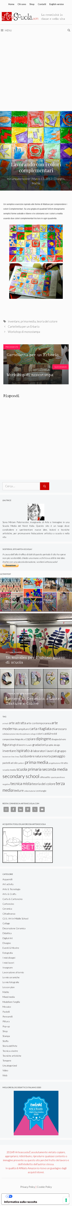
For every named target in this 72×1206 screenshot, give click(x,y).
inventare (14, 321)
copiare (30, 739)
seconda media (54, 769)
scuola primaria (29, 769)
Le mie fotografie (11, 982)
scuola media (9, 769)
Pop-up (6, 1026)
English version (56, 4)
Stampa (6, 1036)
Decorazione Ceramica (14, 928)
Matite (36, 183)
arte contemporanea (38, 723)
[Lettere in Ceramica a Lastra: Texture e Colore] (36, 707)
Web (5, 1075)
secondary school (21, 776)
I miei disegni (9, 957)
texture (18, 790)
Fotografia (8, 952)
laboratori (39, 751)
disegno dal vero (59, 739)
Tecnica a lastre (10, 1050)
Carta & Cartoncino (13, 899)
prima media (28, 321)
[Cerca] (44, 486)
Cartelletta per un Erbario (24, 326)
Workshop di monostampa (24, 331)
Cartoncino (8, 903)
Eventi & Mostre (11, 947)
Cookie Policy (44, 1186)
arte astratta (17, 723)
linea (17, 756)
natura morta (43, 756)
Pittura (6, 1021)
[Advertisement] (36, 73)
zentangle (41, 790)
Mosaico (7, 1006)
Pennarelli (8, 1016)
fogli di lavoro (18, 744)
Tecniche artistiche (12, 1055)
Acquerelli (7, 879)
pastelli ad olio (10, 762)
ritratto (64, 762)
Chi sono (22, 4)
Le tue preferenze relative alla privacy (38, 1196)
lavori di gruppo (56, 751)
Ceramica (7, 908)
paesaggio (58, 756)
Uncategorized (10, 1065)
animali (5, 723)
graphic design (53, 745)
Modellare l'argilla (11, 1001)
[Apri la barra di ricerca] (69, 30)
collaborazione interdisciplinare (16, 734)
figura (7, 744)
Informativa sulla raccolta (20, 1201)
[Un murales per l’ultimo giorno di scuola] (36, 666)
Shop (31, 4)
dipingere (43, 738)
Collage (6, 923)
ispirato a (24, 750)
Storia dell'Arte (10, 1045)
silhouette (45, 777)
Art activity (8, 884)
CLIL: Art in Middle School (15, 918)
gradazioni (39, 744)
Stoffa (5, 1041)
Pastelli (6, 1011)
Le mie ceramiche (11, 977)
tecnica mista (21, 783)
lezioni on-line (9, 756)
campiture (23, 729)
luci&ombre (27, 756)
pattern (21, 763)
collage (33, 734)
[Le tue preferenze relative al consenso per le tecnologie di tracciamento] (66, 1200)
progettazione (54, 763)
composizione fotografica (14, 739)
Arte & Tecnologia (11, 889)
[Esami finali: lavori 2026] (36, 610)
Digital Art (8, 938)
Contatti (42, 4)
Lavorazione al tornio (13, 972)
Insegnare (8, 967)
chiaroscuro (59, 729)
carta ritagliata (40, 728)
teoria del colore (47, 321)
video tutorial (29, 791)
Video (5, 1070)
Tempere (7, 1060)
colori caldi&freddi (46, 733)
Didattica (7, 933)
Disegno (59, 179)
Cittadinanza (9, 913)
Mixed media (9, 996)
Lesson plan (9, 987)
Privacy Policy (27, 1186)
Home (11, 4)
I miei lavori (8, 962)
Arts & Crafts (9, 894)
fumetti (29, 745)
